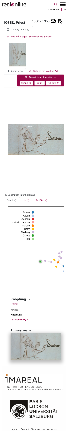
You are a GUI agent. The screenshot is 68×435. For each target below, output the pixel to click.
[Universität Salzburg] (34, 409)
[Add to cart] (53, 21)
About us (51, 429)
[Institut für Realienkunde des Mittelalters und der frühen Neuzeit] (34, 382)
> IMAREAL (54, 9)
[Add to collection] (60, 21)
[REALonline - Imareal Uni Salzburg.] (34, 4)
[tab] (18, 29)
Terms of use (38, 429)
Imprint (14, 429)
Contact (25, 429)
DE (64, 9)
